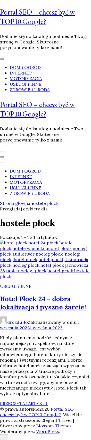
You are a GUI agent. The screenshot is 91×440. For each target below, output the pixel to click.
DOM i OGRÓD (25, 67)
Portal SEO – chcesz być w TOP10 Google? (37, 16)
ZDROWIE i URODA (30, 89)
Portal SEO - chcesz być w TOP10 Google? (38, 411)
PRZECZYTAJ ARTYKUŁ (24, 403)
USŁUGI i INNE (25, 84)
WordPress (47, 431)
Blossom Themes (54, 426)
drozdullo (17, 322)
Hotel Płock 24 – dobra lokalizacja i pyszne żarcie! (43, 303)
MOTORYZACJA (26, 78)
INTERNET (21, 73)
